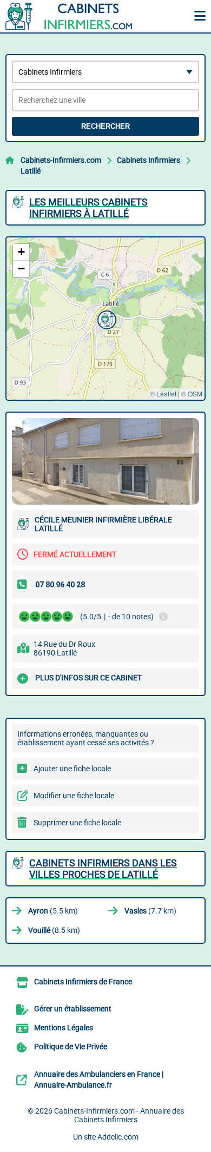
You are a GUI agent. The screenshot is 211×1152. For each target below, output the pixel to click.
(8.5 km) (54, 930)
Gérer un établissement (72, 1008)
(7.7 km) (150, 910)
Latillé (31, 171)
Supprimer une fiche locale (77, 822)
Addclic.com (118, 1137)
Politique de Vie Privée (70, 1046)
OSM (195, 393)
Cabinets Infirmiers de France (83, 981)
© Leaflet (163, 393)
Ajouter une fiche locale (72, 768)
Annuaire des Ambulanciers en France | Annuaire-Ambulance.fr (98, 1079)
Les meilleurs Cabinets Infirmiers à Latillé (88, 207)
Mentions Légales (63, 1027)
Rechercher (105, 126)
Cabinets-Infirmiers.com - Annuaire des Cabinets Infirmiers (119, 1115)
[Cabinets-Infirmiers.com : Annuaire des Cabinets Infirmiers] (73, 16)
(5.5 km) (53, 910)
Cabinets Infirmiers (148, 160)
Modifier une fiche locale (74, 795)
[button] (105, 318)
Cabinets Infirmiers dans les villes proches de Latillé (103, 868)
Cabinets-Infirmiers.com (61, 160)
